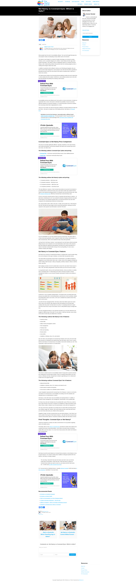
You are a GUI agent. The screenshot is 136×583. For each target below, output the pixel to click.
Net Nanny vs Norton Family (46, 496)
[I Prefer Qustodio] (69, 138)
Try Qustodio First (47, 133)
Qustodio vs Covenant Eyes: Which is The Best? (50, 504)
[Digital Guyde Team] (41, 49)
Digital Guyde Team (49, 46)
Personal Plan (43, 153)
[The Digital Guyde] (43, 3)
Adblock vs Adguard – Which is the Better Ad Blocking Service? (53, 502)
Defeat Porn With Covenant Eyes (46, 85)
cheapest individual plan (45, 193)
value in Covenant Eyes (55, 426)
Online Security (41, 514)
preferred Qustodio (64, 468)
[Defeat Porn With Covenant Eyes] (69, 96)
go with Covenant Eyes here (55, 464)
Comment (72, 554)
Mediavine (81, 580)
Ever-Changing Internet (58, 498)
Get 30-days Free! (47, 92)
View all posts (85, 30)
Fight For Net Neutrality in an (46, 498)
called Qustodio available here (48, 116)
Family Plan (42, 155)
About (40, 44)
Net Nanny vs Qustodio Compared (47, 494)
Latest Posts (44, 44)
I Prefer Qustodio (46, 125)
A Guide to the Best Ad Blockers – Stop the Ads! (50, 500)
